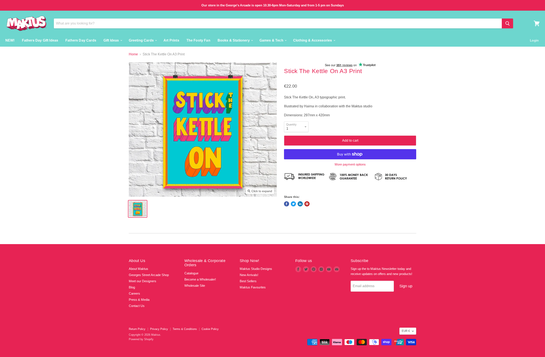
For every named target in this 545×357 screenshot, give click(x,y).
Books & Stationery (234, 40)
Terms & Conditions (185, 329)
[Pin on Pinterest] (307, 203)
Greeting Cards (142, 40)
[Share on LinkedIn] (300, 203)
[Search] (507, 23)
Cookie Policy (210, 329)
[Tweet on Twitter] (293, 203)
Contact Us (137, 306)
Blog (132, 287)
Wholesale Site (194, 285)
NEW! (10, 40)
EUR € (406, 331)
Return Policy (137, 329)
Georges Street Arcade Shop (149, 275)
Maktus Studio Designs (256, 269)
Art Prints (171, 40)
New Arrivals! (249, 275)
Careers (134, 293)
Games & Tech (272, 40)
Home (133, 54)
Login (534, 40)
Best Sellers (248, 281)
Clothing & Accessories (313, 40)
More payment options (350, 164)
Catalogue (191, 273)
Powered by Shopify (141, 339)
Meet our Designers (142, 281)
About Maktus (138, 269)
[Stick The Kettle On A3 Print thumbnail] (137, 208)
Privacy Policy (159, 329)
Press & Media (139, 299)
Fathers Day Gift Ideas (40, 40)
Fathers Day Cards (80, 40)
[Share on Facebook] (286, 203)
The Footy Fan (198, 40)
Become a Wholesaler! (200, 279)
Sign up (405, 286)
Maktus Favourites (253, 287)
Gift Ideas (111, 40)
